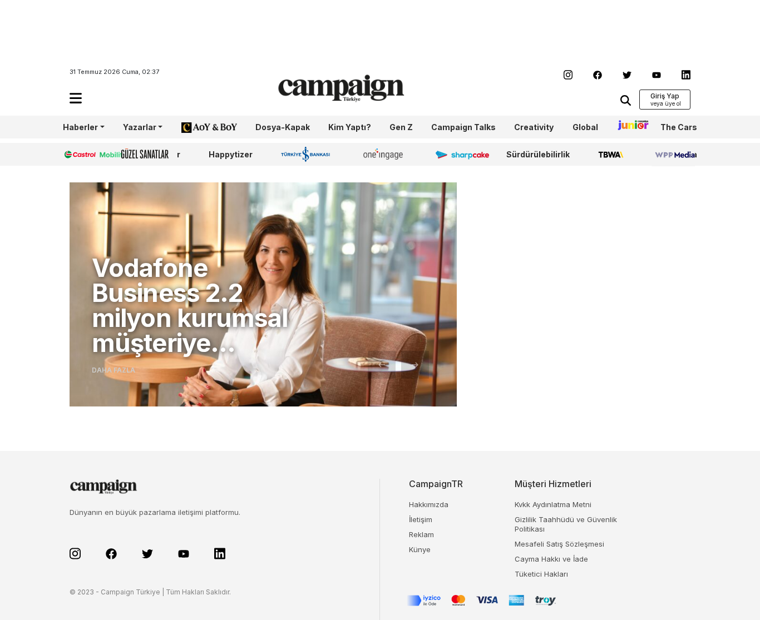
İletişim (420, 519)
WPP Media (674, 154)
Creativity (534, 127)
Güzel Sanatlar (150, 154)
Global (585, 127)
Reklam (421, 534)
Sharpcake (456, 154)
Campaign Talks (463, 127)
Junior (629, 127)
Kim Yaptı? (349, 127)
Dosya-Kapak (282, 127)
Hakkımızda (428, 504)
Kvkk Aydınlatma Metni (553, 504)
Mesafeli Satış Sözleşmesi (559, 543)
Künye (420, 549)
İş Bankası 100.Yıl (308, 154)
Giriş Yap (664, 96)
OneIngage (385, 154)
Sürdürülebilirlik (538, 154)
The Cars (678, 127)
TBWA (610, 154)
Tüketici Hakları (541, 573)
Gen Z (401, 127)
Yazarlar (139, 127)
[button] (76, 98)
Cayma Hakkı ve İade (551, 558)
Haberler (80, 127)
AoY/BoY (198, 127)
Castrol (78, 154)
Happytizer (231, 154)
